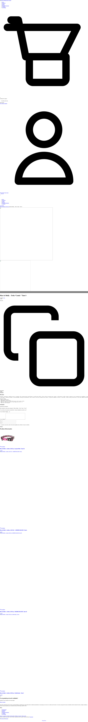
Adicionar (1, 392)
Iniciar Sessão (2, 192)
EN (3, 193)
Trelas (7, 206)
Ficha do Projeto (44, 720)
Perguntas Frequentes (5, 5)
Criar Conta (6, 192)
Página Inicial (4, 709)
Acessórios (4, 206)
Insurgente (31, 716)
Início (3, 2)
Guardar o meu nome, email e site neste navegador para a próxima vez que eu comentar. (15, 424)
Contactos (3, 6)
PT (1, 193)
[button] (44, 56)
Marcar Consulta (2, 702)
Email (1, 422)
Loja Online (4, 7)
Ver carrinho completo (3, 103)
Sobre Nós (3, 3)
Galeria (3, 201)
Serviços (3, 4)
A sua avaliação (3, 411)
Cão (8, 206)
